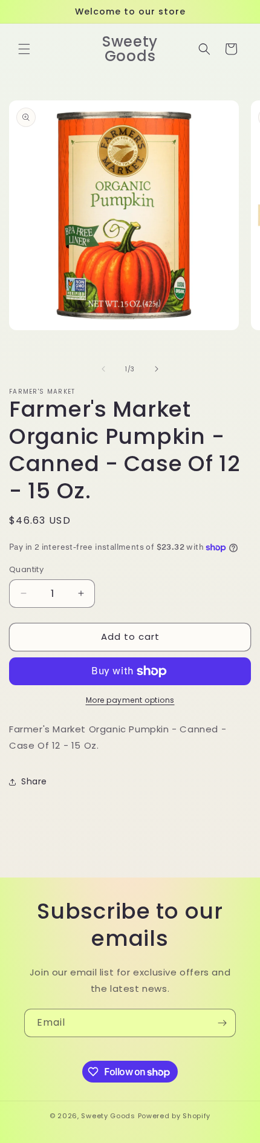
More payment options (130, 700)
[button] (24, 49)
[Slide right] (156, 369)
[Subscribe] (222, 1023)
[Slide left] (103, 369)
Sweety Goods (108, 1116)
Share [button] (34, 781)
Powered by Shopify (174, 1116)
